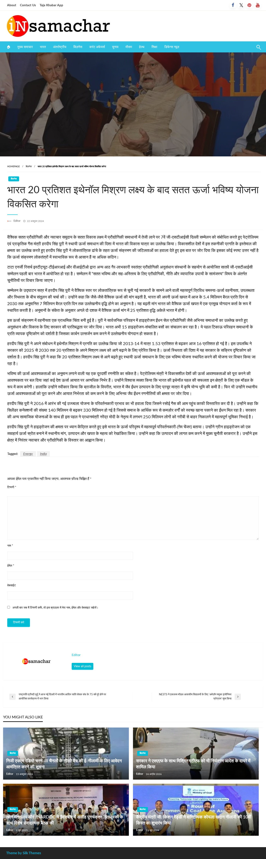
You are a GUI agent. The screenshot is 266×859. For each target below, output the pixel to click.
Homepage (13, 166)
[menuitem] (8, 47)
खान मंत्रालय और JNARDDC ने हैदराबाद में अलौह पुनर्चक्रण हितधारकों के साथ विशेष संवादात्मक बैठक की (64, 820)
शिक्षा (154, 47)
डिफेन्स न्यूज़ (171, 47)
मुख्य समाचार (25, 47)
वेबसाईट (11, 585)
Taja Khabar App (51, 5)
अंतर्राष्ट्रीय (59, 47)
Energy (28, 453)
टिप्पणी (11, 487)
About (11, 5)
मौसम (129, 47)
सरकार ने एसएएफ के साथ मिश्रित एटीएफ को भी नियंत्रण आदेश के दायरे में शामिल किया (193, 764)
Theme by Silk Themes (23, 853)
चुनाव (115, 47)
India (43, 453)
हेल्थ (141, 47)
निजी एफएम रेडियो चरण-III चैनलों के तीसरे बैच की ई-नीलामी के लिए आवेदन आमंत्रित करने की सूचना (64, 764)
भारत (43, 47)
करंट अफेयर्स (97, 47)
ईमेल (10, 565)
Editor (17, 221)
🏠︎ (8, 47)
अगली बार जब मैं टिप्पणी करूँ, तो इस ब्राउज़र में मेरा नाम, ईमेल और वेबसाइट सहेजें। (55, 607)
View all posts (82, 666)
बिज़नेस (77, 47)
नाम (10, 545)
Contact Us (28, 5)
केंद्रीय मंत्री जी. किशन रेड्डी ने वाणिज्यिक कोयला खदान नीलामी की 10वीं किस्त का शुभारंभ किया (193, 820)
